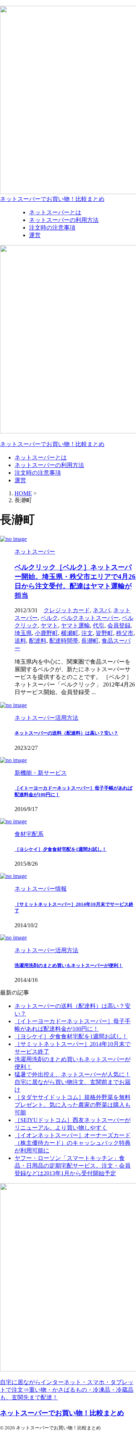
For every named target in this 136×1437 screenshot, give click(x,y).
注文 (87, 633)
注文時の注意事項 (38, 473)
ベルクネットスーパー (90, 618)
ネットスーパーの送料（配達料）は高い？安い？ (66, 733)
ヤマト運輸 (75, 625)
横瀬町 (69, 633)
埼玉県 (23, 633)
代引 (98, 625)
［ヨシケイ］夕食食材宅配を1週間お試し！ (61, 849)
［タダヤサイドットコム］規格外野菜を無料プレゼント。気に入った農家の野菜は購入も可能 (73, 1104)
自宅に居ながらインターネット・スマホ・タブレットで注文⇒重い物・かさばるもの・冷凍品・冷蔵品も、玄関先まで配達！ (66, 1389)
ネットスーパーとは (41, 457)
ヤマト (49, 625)
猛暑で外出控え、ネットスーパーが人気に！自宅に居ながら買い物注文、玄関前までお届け (73, 1082)
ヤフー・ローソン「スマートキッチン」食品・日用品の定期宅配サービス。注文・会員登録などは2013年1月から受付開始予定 (73, 1165)
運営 (20, 480)
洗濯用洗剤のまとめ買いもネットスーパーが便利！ (69, 965)
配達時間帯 (63, 641)
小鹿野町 (46, 633)
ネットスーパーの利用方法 (49, 465)
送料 (20, 641)
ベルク (49, 618)
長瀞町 (90, 641)
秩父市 (124, 633)
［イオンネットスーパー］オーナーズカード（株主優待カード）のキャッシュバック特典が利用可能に (73, 1143)
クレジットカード (67, 610)
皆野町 (104, 633)
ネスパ (101, 610)
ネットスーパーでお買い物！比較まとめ (52, 199)
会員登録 (119, 625)
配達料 (37, 641)
